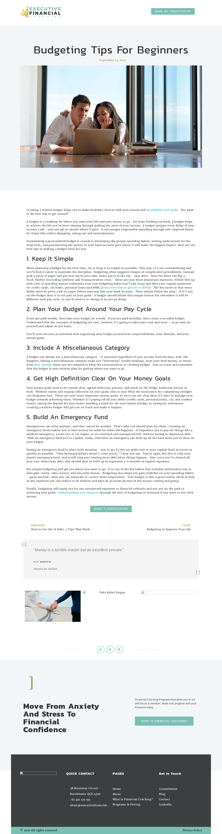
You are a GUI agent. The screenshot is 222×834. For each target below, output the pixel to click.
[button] (100, 649)
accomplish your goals (162, 210)
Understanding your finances (78, 492)
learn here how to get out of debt (125, 287)
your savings (43, 364)
